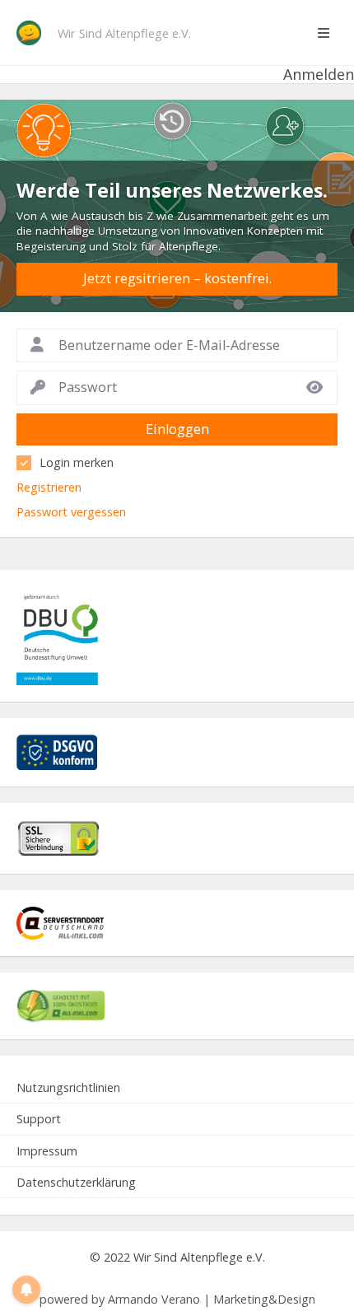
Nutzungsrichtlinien (68, 1087)
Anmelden (318, 74)
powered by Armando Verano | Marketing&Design (177, 1299)
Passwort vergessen (71, 512)
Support (38, 1119)
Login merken (77, 462)
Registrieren (49, 487)
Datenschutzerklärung (76, 1182)
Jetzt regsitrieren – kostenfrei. (177, 278)
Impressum (46, 1151)
